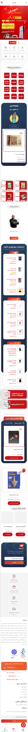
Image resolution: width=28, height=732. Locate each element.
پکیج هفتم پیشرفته (20, 526)
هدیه (18, 157)
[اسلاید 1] (17, 37)
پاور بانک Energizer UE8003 (11, 380)
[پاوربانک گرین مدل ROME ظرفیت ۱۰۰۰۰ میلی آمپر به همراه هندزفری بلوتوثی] (20, 351)
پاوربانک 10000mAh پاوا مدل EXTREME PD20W (11, 362)
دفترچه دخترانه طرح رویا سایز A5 (11, 314)
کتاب (24, 529)
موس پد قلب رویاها (18, 449)
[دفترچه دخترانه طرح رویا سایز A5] (20, 314)
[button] (21, 161)
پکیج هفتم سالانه (8, 526)
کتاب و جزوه (20, 529)
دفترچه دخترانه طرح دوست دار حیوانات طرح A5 (11, 332)
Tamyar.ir (11, 667)
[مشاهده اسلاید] (14, 23)
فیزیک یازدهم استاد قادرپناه (11, 258)
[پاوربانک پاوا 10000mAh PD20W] (20, 372)
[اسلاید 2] (15, 37)
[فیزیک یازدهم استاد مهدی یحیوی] (20, 281)
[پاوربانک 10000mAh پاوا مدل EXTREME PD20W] (20, 362)
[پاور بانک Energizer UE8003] (20, 381)
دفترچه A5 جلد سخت (20, 154)
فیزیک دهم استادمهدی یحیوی (11, 269)
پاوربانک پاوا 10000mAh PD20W (12, 371)
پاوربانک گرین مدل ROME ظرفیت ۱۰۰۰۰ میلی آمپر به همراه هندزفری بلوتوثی (11, 351)
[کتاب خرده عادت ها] (20, 290)
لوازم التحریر (22, 157)
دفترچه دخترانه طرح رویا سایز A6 (11, 323)
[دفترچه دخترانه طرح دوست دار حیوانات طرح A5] (20, 333)
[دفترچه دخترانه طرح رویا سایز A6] (20, 323)
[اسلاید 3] (14, 37)
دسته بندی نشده (14, 498)
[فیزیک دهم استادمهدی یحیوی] (20, 271)
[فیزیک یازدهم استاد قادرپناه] (20, 260)
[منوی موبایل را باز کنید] (26, 2)
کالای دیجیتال (20, 452)
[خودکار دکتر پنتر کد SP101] (20, 306)
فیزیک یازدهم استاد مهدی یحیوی (11, 280)
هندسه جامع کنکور (14, 495)
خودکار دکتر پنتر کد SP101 (11, 305)
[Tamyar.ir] (4, 667)
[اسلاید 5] (10, 37)
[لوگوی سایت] (14, 3)
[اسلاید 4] (12, 37)
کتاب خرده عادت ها (11, 290)
